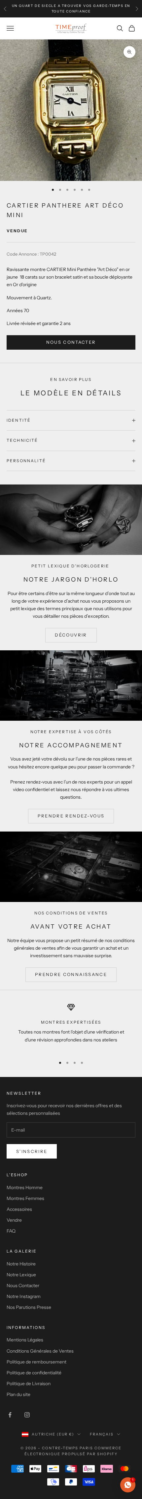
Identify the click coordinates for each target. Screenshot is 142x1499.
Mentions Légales (25, 1340)
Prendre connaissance (71, 974)
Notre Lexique (21, 1275)
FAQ (11, 1231)
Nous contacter (71, 342)
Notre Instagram (24, 1296)
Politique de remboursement (36, 1362)
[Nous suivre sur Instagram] (27, 1415)
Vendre (14, 1220)
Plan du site (18, 1394)
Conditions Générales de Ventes (40, 1351)
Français (102, 1434)
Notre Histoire (21, 1264)
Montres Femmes (25, 1198)
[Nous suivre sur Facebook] (10, 1415)
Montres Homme (25, 1187)
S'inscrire (31, 1151)
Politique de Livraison (29, 1384)
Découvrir (71, 634)
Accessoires (19, 1209)
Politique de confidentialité (34, 1373)
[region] (71, 1027)
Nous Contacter (23, 1285)
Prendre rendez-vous (71, 815)
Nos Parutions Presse (29, 1307)
